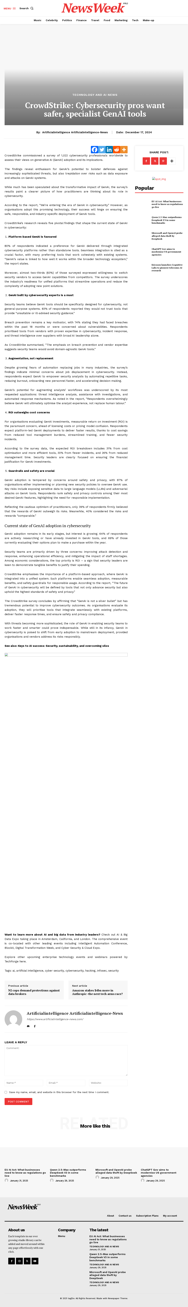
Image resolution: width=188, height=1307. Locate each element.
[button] (27, 8)
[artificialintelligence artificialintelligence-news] (13, 1019)
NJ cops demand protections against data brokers (34, 992)
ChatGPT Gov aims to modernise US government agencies (166, 252)
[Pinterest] (163, 161)
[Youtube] (35, 1261)
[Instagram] (19, 1261)
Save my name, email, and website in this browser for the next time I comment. (59, 1092)
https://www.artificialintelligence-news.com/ (55, 1019)
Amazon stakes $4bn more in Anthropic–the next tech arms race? (97, 992)
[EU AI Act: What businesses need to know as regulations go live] (142, 204)
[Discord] (28, 1025)
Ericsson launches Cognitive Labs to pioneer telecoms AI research (167, 267)
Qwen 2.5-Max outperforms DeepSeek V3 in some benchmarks (167, 220)
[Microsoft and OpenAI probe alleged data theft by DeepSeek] (142, 235)
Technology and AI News (95, 94)
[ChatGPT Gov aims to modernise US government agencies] (142, 251)
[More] (172, 161)
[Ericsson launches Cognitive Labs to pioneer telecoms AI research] (142, 267)
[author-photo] (7, 1181)
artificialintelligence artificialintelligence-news (75, 132)
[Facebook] (34, 1025)
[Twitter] (154, 161)
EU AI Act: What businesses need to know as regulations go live (167, 204)
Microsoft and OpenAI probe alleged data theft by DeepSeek (167, 236)
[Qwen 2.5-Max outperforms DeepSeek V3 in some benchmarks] (142, 220)
